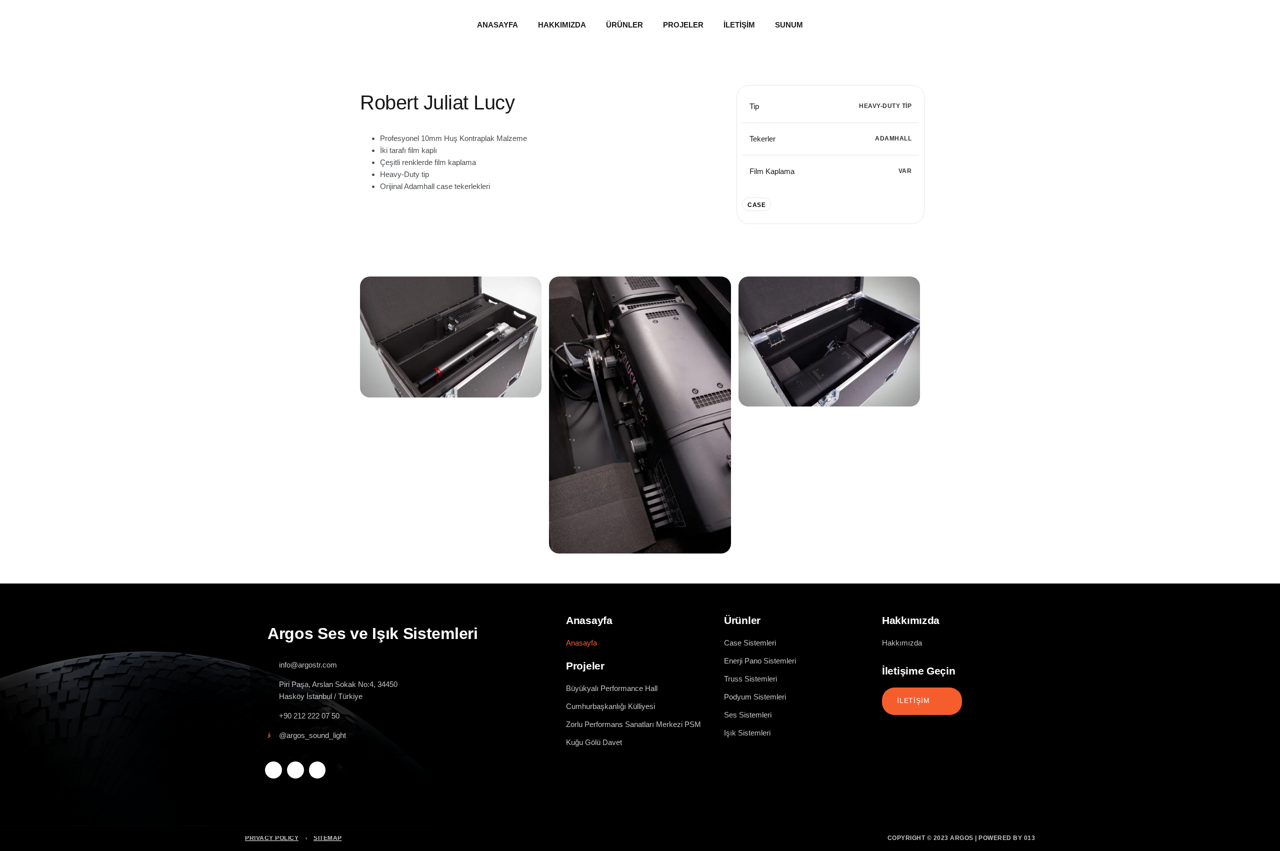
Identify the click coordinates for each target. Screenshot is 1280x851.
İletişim (739, 24)
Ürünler (624, 24)
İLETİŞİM (913, 700)
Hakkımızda (562, 24)
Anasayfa (497, 24)
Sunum (789, 24)
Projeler (683, 24)
